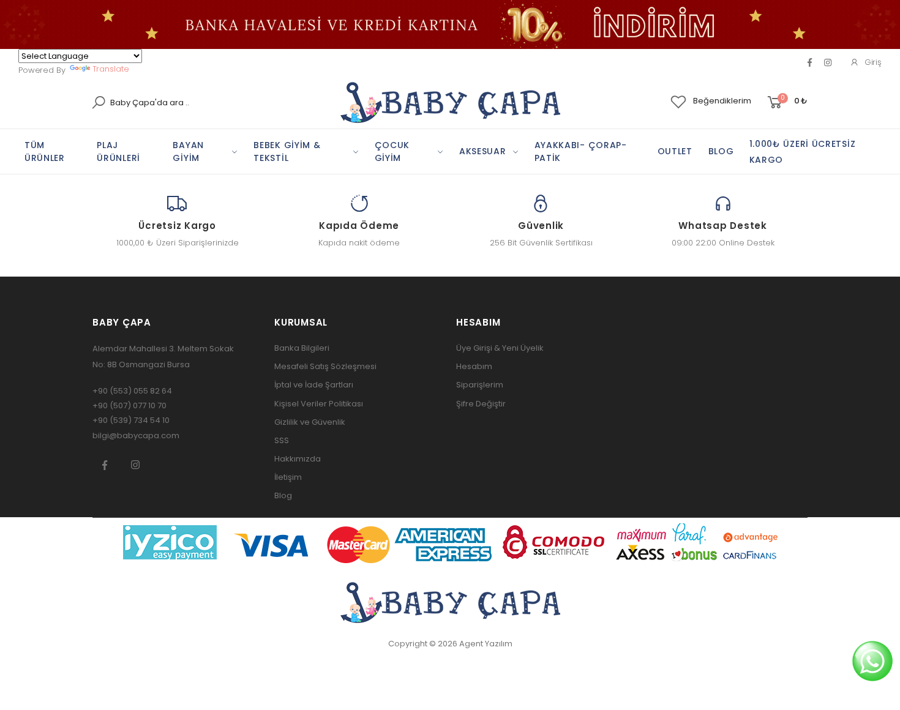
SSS (281, 440)
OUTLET (675, 151)
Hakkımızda (297, 459)
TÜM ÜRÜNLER (44, 151)
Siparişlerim (479, 384)
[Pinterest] (827, 62)
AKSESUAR (482, 151)
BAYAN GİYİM (188, 151)
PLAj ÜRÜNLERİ (118, 151)
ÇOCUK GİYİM (392, 151)
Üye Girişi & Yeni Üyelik (500, 348)
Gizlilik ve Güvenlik (309, 422)
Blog (283, 495)
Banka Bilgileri (301, 348)
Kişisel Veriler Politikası (318, 403)
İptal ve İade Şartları (313, 384)
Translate (110, 69)
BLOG (721, 151)
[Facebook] (810, 62)
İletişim (288, 477)
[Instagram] (135, 464)
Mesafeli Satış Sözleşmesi (325, 366)
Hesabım (474, 366)
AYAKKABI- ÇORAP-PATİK (580, 151)
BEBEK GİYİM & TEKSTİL (286, 151)
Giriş (873, 62)
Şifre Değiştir (481, 403)
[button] (786, 102)
